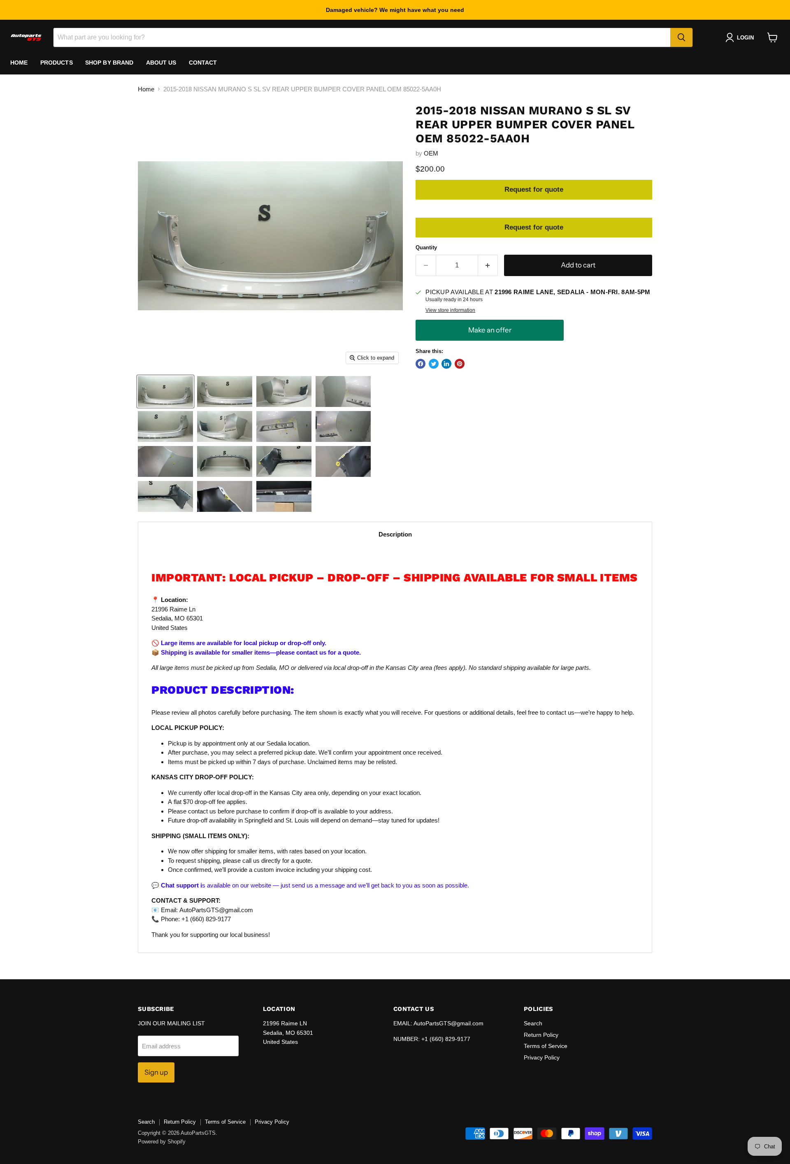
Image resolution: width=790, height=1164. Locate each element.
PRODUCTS (56, 62)
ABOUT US (161, 62)
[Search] (681, 37)
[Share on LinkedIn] (446, 364)
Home (19, 62)
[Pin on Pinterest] (460, 364)
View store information (450, 310)
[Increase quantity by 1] (488, 265)
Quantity (426, 247)
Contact (203, 62)
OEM (431, 153)
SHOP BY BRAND (109, 62)
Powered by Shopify (162, 1141)
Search (533, 1023)
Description (395, 534)
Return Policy (541, 1035)
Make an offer (489, 330)
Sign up (156, 1072)
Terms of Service (545, 1046)
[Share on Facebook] (420, 364)
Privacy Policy (542, 1057)
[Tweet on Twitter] (434, 364)
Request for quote (533, 189)
